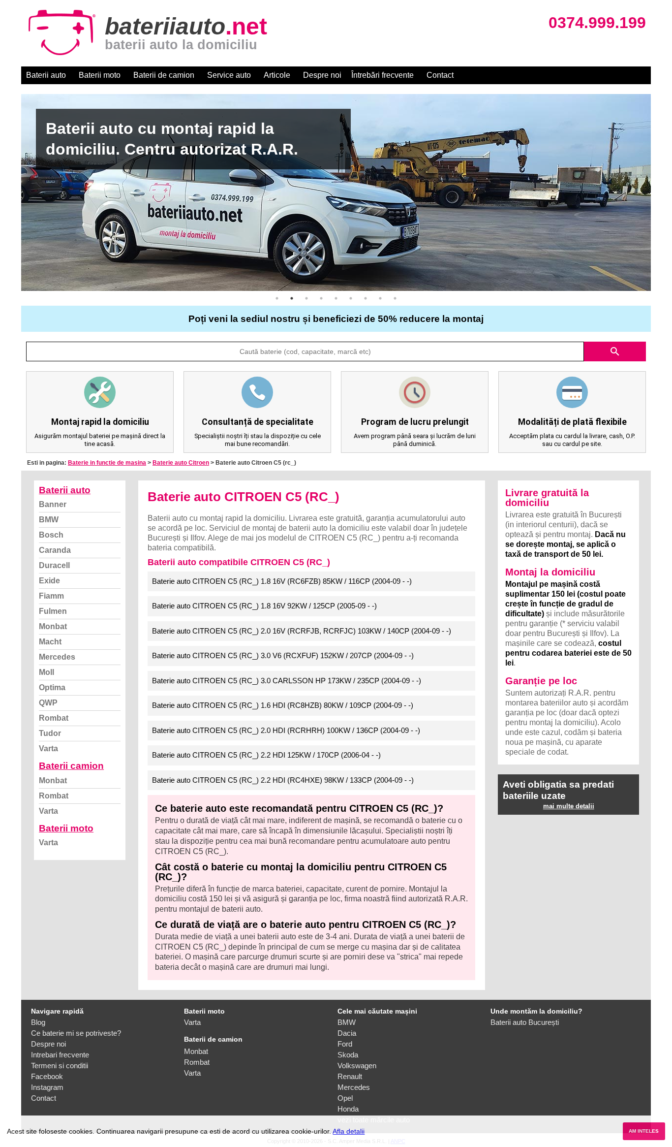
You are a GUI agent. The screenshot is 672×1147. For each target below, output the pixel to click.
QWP (48, 703)
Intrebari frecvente (60, 1055)
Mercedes (57, 657)
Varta (48, 748)
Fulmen (53, 611)
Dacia (346, 1033)
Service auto (229, 75)
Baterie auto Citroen (181, 462)
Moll (46, 672)
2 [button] (292, 298)
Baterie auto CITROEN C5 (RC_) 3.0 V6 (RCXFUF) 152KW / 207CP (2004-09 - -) (283, 655)
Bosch (51, 535)
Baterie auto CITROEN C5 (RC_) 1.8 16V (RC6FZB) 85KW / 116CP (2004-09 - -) (282, 581)
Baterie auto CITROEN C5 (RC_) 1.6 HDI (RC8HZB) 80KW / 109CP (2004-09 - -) (282, 705)
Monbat (53, 626)
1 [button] (277, 298)
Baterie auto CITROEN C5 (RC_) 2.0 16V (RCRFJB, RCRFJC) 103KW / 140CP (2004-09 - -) (301, 631)
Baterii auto (46, 75)
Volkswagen (356, 1065)
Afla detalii (349, 1131)
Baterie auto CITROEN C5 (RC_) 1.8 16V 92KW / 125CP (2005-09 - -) (264, 606)
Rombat (53, 718)
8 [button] (380, 298)
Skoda (347, 1055)
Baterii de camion (163, 75)
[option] (336, 192)
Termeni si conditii (59, 1065)
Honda (348, 1109)
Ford (344, 1044)
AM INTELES (644, 1131)
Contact (440, 75)
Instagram (47, 1087)
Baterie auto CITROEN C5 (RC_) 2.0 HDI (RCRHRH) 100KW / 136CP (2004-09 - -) (286, 730)
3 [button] (306, 298)
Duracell (54, 565)
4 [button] (321, 298)
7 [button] (365, 298)
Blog (38, 1022)
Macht (50, 641)
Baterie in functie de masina (107, 462)
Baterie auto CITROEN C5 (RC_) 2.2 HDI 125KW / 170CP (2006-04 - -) (266, 755)
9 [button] (395, 298)
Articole (277, 75)
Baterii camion (71, 765)
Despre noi (322, 75)
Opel (345, 1098)
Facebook (47, 1076)
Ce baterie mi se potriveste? (76, 1033)
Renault (349, 1076)
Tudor (50, 733)
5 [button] (336, 298)
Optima (52, 687)
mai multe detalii (568, 806)
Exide (49, 580)
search (615, 351)
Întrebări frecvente (382, 75)
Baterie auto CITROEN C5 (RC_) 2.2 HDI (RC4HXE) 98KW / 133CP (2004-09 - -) (283, 780)
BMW (49, 519)
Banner (52, 504)
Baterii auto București (524, 1022)
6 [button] (351, 298)
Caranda (55, 550)
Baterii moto (100, 75)
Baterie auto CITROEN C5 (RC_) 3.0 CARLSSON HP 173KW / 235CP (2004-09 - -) (286, 680)
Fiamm (51, 596)
